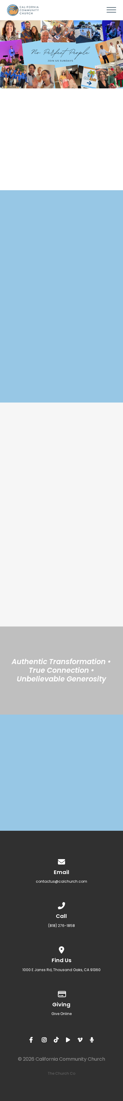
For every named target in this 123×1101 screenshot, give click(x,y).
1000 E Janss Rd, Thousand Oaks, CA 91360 (61, 969)
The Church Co (61, 1073)
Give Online (61, 1013)
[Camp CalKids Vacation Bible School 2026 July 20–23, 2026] (61, 617)
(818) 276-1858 (61, 925)
